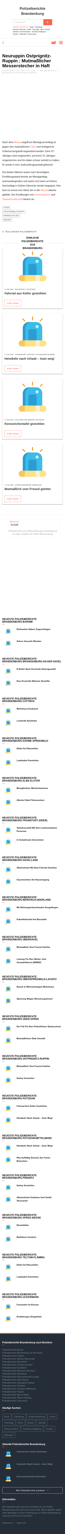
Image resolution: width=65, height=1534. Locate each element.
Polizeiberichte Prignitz (13, 1391)
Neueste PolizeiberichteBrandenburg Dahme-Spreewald (25, 739)
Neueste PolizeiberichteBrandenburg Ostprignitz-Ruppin (25, 1057)
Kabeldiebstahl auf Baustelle (32, 919)
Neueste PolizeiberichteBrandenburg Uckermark (20, 1295)
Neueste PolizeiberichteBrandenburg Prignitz (19, 1176)
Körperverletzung (19, 29)
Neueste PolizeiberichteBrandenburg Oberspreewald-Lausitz (29, 978)
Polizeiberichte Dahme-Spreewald (18, 1359)
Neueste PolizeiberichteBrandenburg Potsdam (19, 1097)
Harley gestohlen (25, 1078)
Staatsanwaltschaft (12, 199)
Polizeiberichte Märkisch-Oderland (18, 1371)
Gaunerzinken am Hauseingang (33, 879)
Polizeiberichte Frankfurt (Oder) (17, 1365)
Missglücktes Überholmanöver (32, 788)
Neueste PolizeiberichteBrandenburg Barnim (19, 620)
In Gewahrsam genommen (30, 840)
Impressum (21, 1523)
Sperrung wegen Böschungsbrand (34, 999)
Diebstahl (23, 34)
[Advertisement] (32, 108)
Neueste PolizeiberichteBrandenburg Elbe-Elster (21, 779)
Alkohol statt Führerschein (30, 800)
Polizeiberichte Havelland (14, 1368)
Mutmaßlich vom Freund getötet (29, 489)
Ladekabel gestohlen (28, 760)
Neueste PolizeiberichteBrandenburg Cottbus (19, 700)
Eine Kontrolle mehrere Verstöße (33, 681)
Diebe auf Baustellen (27, 748)
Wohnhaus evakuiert (27, 709)
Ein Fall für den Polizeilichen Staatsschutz (39, 1026)
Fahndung (38, 27)
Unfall (29, 29)
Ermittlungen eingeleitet (29, 1316)
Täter (33, 146)
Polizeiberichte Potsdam (13, 1385)
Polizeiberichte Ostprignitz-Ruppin (18, 1382)
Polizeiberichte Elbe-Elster (14, 1362)
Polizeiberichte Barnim (13, 1350)
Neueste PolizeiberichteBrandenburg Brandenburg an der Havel (31, 660)
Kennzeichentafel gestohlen (24, 423)
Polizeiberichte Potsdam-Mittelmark (19, 1388)
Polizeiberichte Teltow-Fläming (16, 1397)
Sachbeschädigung (39, 32)
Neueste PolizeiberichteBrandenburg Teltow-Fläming (23, 1256)
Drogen (15, 34)
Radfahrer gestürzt (26, 1237)
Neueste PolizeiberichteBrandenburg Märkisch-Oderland (26, 898)
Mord (42, 29)
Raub (32, 27)
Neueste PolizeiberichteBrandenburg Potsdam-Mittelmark (27, 1137)
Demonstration (25, 32)
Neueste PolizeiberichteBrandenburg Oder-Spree (20, 1017)
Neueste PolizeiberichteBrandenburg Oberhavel (20, 938)
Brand (47, 29)
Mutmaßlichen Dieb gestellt (31, 1038)
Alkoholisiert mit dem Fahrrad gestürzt (37, 867)
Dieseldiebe (23, 1225)
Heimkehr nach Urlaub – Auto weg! (30, 358)
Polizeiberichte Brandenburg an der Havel (22, 1353)
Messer (18, 142)
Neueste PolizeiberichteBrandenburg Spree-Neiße (21, 1216)
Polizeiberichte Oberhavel (14, 1374)
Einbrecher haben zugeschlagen (33, 629)
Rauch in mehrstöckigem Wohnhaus (35, 987)
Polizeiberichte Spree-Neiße (15, 1394)
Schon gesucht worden (29, 641)
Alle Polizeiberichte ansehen (31, 1490)
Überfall (15, 32)
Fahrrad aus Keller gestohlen (25, 293)
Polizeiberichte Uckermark (14, 1400)
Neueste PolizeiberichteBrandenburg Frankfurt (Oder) (24, 819)
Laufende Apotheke (27, 721)
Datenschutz (7, 1523)
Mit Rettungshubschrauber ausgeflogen (37, 907)
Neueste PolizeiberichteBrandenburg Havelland (20, 858)
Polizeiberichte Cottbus (13, 1356)
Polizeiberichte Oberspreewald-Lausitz (20, 1377)
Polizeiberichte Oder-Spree (15, 1380)
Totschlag (35, 29)
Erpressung (32, 34)
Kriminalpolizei (42, 194)
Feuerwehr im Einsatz (28, 1304)
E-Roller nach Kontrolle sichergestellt (36, 669)
